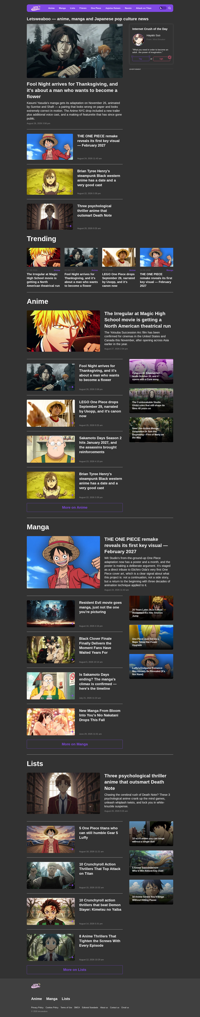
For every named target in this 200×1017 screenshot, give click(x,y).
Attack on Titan (143, 8)
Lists (72, 8)
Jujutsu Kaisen (112, 8)
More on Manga (75, 744)
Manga (62, 8)
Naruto (128, 8)
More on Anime (74, 507)
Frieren (83, 8)
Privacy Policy (37, 1007)
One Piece (96, 8)
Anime (51, 8)
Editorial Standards (90, 1007)
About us (104, 1007)
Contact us (114, 1007)
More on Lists (74, 970)
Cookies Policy (52, 1007)
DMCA (77, 1007)
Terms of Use (66, 1007)
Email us (125, 1007)
